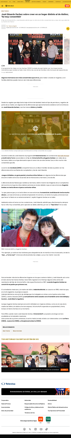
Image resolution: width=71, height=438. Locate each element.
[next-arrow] (68, 49)
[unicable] (10, 5)
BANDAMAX (50, 1)
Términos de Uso (30, 412)
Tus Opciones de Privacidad (56, 410)
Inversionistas (5, 407)
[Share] (68, 28)
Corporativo (5, 400)
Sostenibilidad (52, 400)
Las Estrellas (4, 1)
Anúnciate (28, 400)
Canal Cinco (20, 1)
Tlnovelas (58, 1)
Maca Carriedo (17, 331)
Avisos (50, 404)
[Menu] (2, 6)
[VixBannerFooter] (35, 391)
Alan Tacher (5, 11)
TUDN (14, 1)
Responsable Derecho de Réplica (35, 404)
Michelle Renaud (63, 156)
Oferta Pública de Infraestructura (58, 407)
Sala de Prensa (6, 404)
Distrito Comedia (36, 1)
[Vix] (67, 6)
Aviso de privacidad (7, 410)
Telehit (44, 1)
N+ (10, 1)
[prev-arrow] (1, 49)
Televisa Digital (13, 26)
